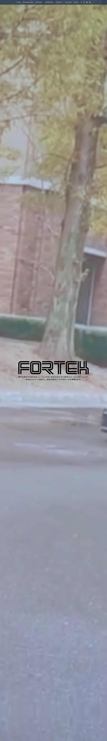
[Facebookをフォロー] (84, 2)
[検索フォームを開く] (90, 2)
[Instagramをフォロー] (87, 2)
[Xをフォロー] (81, 2)
